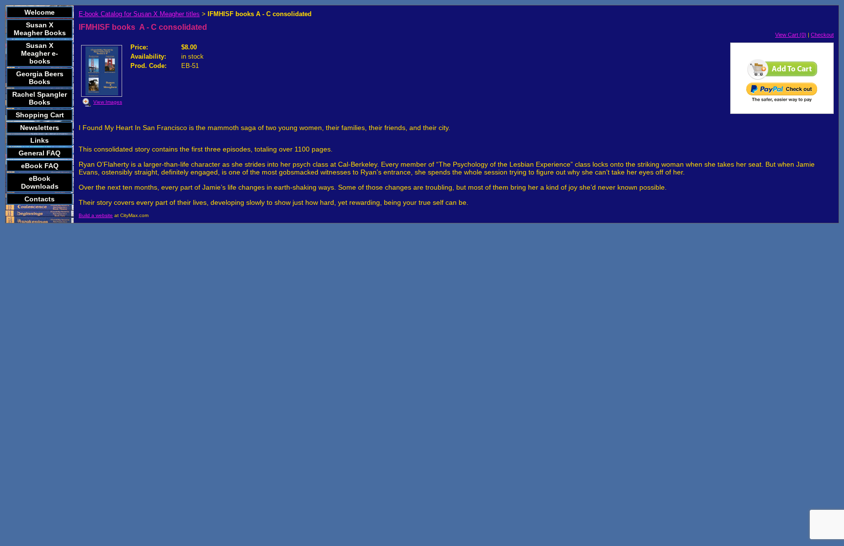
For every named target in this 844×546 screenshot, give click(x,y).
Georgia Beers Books (39, 78)
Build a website (96, 215)
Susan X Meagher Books (40, 29)
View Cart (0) (790, 35)
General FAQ (40, 153)
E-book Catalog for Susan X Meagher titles (139, 14)
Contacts (39, 199)
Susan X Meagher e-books (39, 53)
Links (39, 140)
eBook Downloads (40, 182)
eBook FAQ (40, 166)
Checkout (822, 35)
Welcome (39, 12)
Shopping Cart (40, 115)
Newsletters (39, 127)
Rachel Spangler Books (39, 98)
